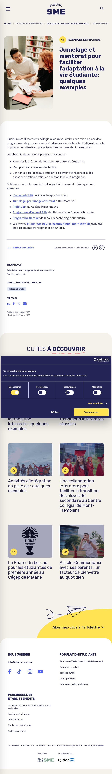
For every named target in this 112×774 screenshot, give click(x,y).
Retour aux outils (23, 247)
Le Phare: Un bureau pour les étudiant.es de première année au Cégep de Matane (30, 570)
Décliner (55, 412)
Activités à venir (17, 731)
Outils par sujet (68, 678)
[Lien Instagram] (30, 671)
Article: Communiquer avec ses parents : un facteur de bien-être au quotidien (81, 570)
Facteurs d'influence (19, 714)
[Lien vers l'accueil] (56, 9)
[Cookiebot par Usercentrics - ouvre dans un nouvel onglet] (96, 360)
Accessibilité (14, 745)
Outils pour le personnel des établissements (67, 23)
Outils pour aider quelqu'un (74, 684)
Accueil (7, 23)
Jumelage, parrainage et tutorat (34, 201)
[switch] (42, 392)
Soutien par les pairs (17, 274)
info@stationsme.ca (20, 662)
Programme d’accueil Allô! (30, 212)
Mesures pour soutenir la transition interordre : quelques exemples (29, 421)
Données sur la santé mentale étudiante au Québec (29, 707)
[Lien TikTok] (19, 671)
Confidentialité (27, 745)
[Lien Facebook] (9, 671)
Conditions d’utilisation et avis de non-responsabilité (59, 745)
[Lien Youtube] (40, 671)
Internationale (16, 289)
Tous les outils (67, 672)
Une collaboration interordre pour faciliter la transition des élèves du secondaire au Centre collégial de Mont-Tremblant (80, 496)
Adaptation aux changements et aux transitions (30, 270)
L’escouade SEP (23, 195)
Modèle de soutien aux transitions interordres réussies (82, 419)
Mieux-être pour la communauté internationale (58, 223)
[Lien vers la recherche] (101, 9)
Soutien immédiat (69, 667)
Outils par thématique (19, 725)
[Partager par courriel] (25, 303)
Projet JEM (20, 206)
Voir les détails (95, 403)
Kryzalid (100, 745)
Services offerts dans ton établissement (81, 661)
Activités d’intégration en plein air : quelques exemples (29, 486)
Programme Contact (26, 218)
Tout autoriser (91, 412)
